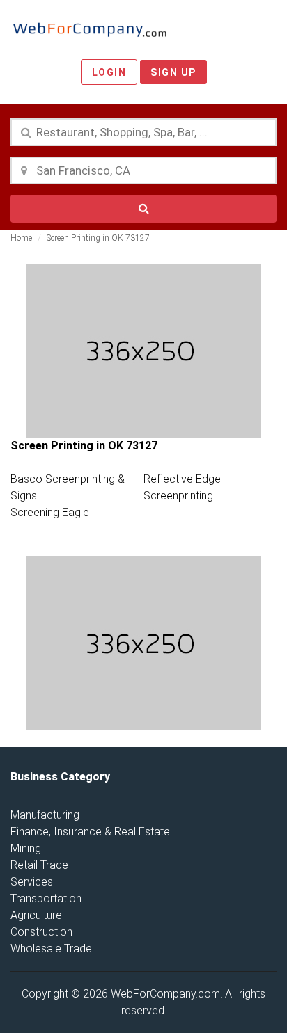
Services (31, 881)
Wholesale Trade (51, 948)
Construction (41, 931)
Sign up (173, 72)
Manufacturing (44, 815)
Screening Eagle (49, 512)
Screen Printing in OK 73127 (98, 238)
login (109, 72)
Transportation (46, 898)
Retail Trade (39, 865)
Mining (25, 848)
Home (21, 238)
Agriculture (36, 915)
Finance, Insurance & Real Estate (90, 831)
